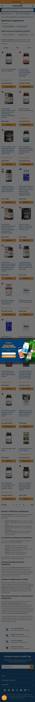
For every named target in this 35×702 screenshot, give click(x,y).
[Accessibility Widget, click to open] (32, 351)
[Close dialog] (34, 340)
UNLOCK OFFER (9, 356)
